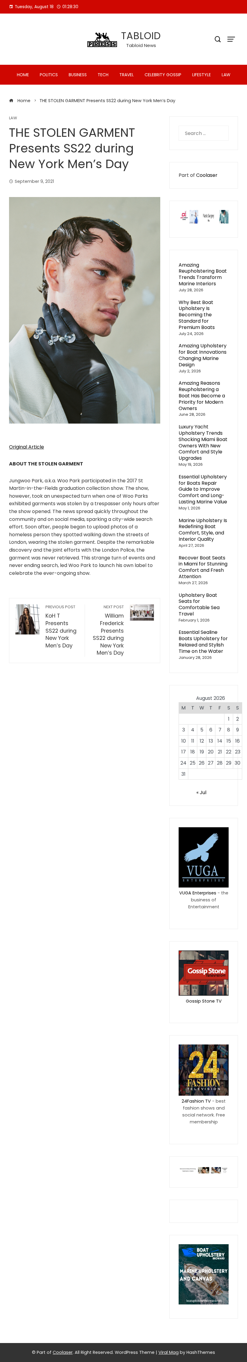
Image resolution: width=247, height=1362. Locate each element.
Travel (126, 75)
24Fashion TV (196, 1101)
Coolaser (206, 175)
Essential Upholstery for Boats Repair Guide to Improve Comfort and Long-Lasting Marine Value (203, 489)
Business (78, 75)
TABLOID (141, 35)
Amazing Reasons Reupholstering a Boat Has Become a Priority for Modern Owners (202, 396)
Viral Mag (168, 1352)
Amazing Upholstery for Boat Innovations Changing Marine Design (203, 355)
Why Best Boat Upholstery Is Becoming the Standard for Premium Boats (197, 315)
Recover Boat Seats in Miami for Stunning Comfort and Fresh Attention (203, 567)
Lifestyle (201, 75)
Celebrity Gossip (163, 75)
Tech (103, 75)
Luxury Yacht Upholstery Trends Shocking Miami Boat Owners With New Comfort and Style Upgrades (203, 442)
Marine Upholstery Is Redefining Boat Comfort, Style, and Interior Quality (203, 530)
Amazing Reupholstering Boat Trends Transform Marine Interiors (203, 274)
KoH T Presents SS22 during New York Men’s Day (61, 626)
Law (226, 75)
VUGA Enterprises (197, 893)
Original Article (26, 446)
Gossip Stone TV (204, 1001)
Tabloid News (141, 45)
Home (23, 75)
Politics (49, 75)
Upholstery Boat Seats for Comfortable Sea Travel (199, 604)
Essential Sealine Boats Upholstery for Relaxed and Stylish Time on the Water (203, 641)
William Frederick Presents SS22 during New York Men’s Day (108, 630)
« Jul (201, 792)
